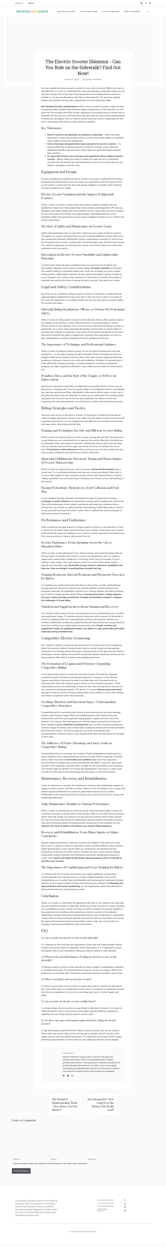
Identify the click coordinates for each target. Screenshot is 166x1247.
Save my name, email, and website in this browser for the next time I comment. (50, 1163)
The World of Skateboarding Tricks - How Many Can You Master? (64, 1105)
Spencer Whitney (93, 79)
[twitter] (146, 3)
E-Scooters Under (88, 11)
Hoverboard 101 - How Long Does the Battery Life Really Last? (101, 1105)
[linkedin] (125, 1210)
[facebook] (141, 3)
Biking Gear (102, 1209)
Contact (19, 3)
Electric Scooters (66, 11)
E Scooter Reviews (111, 11)
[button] (148, 11)
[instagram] (150, 3)
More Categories (132, 11)
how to (101, 1211)
